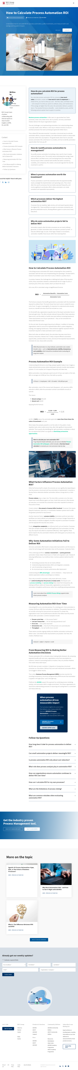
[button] (52, 745)
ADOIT (34, 1030)
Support (35, 1034)
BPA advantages (45, 573)
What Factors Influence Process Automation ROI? (11, 150)
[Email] (8, 182)
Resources (50, 1039)
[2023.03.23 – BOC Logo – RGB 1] (8, 1)
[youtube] (65, 1066)
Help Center (51, 1043)
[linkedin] (60, 1066)
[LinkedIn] (5, 182)
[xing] (68, 1066)
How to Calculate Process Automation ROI (10, 142)
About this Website (27, 1064)
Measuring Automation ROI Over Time (12, 160)
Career (19, 1032)
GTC (8, 1064)
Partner (19, 1030)
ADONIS (35, 1028)
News (18, 1036)
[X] (2, 182)
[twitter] (63, 1066)
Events (19, 1039)
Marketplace (51, 1041)
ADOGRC (35, 1032)
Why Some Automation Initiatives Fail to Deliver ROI (12, 155)
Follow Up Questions (9, 169)
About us (19, 1028)
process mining (48, 583)
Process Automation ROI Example (12, 146)
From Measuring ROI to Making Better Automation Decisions (11, 165)
